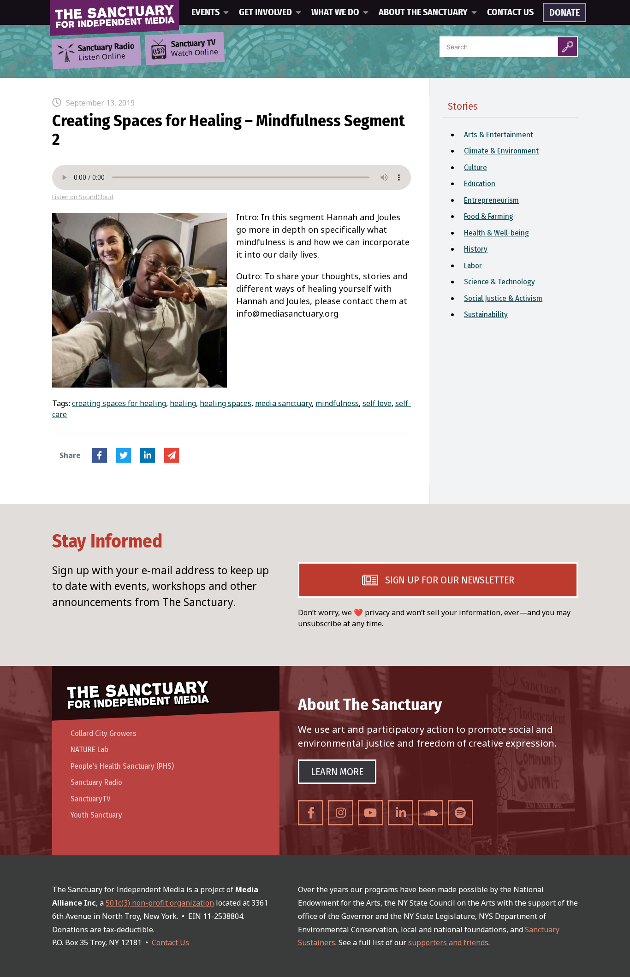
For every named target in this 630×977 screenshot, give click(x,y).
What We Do (335, 12)
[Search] (567, 46)
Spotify (460, 812)
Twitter (123, 455)
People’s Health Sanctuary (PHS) (122, 766)
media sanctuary (283, 403)
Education (479, 183)
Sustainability (486, 314)
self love (377, 403)
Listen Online (106, 52)
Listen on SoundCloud (82, 197)
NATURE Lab (89, 749)
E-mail (171, 455)
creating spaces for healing (119, 403)
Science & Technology (499, 282)
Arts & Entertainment (498, 135)
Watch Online (195, 48)
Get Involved (265, 12)
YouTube (370, 812)
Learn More (337, 771)
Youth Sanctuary (96, 815)
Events (205, 12)
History (475, 249)
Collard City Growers (104, 733)
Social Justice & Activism (503, 298)
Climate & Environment (501, 151)
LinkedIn (147, 455)
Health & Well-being (496, 233)
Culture (475, 167)
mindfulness (337, 403)
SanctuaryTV (91, 799)
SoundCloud (430, 812)
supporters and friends (448, 942)
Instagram (340, 812)
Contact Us (510, 12)
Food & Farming (488, 216)
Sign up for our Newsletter (449, 580)
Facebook (99, 455)
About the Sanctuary (423, 12)
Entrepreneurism (491, 200)
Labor (473, 266)
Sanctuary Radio (96, 782)
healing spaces (225, 403)
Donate (564, 13)
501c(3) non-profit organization (160, 903)
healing (183, 403)
